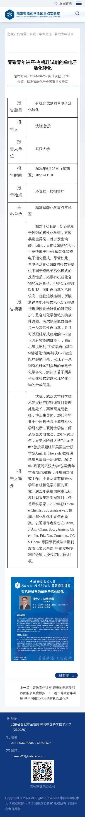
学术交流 (45, 34)
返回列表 (63, 675)
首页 (33, 34)
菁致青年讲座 (64, 34)
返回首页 (65, 3)
